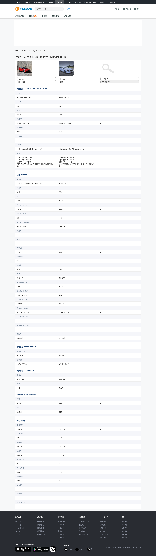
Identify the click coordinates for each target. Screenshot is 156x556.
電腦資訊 (61, 531)
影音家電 (61, 534)
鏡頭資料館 (40, 525)
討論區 (17, 534)
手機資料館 (40, 528)
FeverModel (19, 528)
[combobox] (36, 78)
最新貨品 (103, 525)
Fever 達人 (19, 525)
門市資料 (103, 522)
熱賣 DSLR (104, 534)
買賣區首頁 (61, 522)
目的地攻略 (83, 528)
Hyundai (36, 51)
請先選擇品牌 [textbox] (105, 82)
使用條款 (125, 534)
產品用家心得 (41, 534)
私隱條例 (125, 537)
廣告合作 (125, 528)
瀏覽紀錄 (68, 16)
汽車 (16, 51)
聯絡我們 (125, 525)
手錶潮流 (61, 537)
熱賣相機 (103, 528)
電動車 (44, 16)
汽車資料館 (19, 16)
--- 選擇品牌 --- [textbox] (106, 79)
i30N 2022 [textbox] (21, 82)
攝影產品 (61, 525)
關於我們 (125, 522)
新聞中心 (18, 522)
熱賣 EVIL (103, 537)
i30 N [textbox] (61, 82)
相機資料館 (40, 522)
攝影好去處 (84, 522)
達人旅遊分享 (83, 534)
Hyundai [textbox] (21, 79)
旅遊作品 (82, 531)
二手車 (31, 16)
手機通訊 (61, 528)
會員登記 (125, 531)
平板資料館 (40, 531)
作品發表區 (19, 531)
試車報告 (55, 16)
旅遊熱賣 (82, 525)
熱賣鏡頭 (103, 531)
